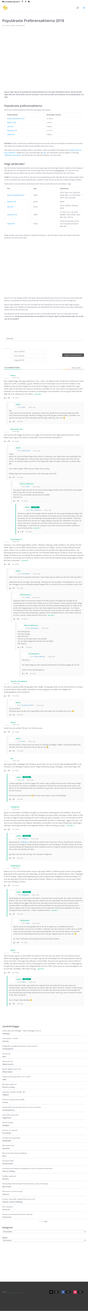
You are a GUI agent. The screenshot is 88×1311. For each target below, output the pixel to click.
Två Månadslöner (7, 1049)
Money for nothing (8, 1087)
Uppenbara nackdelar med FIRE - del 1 (14, 1092)
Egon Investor (6, 1187)
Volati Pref (11, 134)
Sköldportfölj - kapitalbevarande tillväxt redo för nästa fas (19, 1046)
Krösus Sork (6, 1209)
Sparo (4, 1056)
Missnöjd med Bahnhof (9, 1084)
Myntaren (5, 1179)
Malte (24, 982)
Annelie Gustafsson (28, 705)
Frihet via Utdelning (8, 1171)
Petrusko (5, 1102)
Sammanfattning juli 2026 (10, 1115)
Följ (56, 1292)
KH (23, 780)
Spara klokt (6, 1148)
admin (28, 486)
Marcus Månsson (36, 510)
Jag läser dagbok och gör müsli (11, 1069)
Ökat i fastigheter (7, 1207)
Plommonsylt (6, 1054)
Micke (23, 407)
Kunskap (12, 25)
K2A (44, 153)
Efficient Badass (7, 1072)
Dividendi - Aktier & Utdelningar (12, 1202)
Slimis (4, 1156)
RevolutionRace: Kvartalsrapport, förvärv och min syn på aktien (21, 1107)
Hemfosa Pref (12, 130)
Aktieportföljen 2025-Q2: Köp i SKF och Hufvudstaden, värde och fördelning (25, 1184)
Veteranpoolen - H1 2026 (10, 1038)
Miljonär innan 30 (7, 1064)
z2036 (4, 1079)
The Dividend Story (8, 1110)
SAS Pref (10, 127)
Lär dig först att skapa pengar (11, 1138)
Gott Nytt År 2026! (8, 1161)
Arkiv (4, 1237)
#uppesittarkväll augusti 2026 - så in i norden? (16, 1077)
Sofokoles (5, 1041)
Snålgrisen (15, 807)
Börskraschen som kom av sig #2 (12, 1191)
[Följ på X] (51, 1292)
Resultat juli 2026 (7, 1122)
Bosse (23, 741)
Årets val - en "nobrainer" (10, 1130)
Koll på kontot (6, 1217)
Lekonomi (5, 1194)
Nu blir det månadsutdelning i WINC (13, 1100)
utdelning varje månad (13, 155)
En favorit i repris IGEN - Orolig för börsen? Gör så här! (18, 1199)
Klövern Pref (11, 123)
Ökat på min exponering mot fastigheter (14, 1153)
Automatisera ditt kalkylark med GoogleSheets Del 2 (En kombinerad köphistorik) (27, 1168)
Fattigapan (5, 1125)
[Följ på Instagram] (75, 1292)
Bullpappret (16, 866)
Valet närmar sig (7, 1061)
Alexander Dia (26, 451)
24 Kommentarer (20, 25)
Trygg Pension (6, 1118)
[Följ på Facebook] (63, 1292)
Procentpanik (6, 1133)
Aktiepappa (6, 1034)
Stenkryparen (26, 574)
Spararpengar (6, 1141)
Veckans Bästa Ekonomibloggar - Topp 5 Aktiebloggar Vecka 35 (21, 1031)
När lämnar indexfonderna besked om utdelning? (17, 1214)
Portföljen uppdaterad (9, 1176)
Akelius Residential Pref (15, 119)
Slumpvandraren (7, 1164)
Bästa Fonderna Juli (8, 1145)
